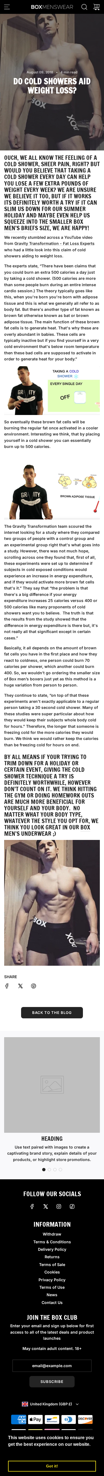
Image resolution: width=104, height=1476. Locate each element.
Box (85, 827)
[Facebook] (32, 1206)
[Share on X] (20, 987)
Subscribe (52, 1381)
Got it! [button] (52, 1466)
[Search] (84, 7)
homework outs (73, 795)
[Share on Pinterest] (33, 987)
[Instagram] (59, 1206)
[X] (45, 1206)
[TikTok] (72, 1206)
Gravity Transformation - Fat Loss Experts (54, 243)
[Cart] (96, 7)
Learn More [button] (21, 1451)
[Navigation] (7, 7)
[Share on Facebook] (7, 987)
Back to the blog (52, 1012)
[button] (43, 1169)
